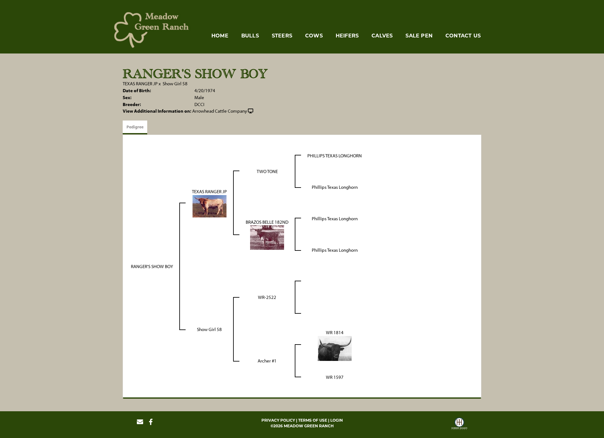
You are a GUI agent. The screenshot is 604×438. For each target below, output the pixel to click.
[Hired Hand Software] (459, 424)
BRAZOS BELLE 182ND (267, 222)
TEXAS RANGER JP (140, 84)
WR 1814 (335, 332)
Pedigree (134, 127)
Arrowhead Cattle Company (219, 111)
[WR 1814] (335, 348)
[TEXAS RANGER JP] (209, 206)
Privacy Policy (278, 420)
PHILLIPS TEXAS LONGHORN (334, 156)
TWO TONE (267, 171)
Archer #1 (267, 361)
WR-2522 (267, 297)
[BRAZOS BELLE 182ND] (267, 237)
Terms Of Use (312, 420)
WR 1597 (335, 377)
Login (336, 420)
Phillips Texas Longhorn (335, 187)
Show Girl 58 (175, 84)
